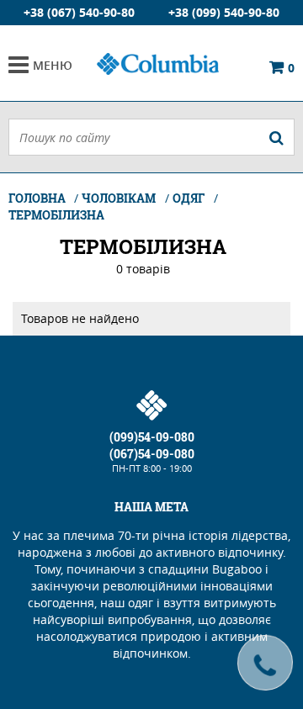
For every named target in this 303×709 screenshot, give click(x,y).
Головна (38, 198)
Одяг (189, 198)
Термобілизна (56, 215)
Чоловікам (119, 198)
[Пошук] (276, 137)
